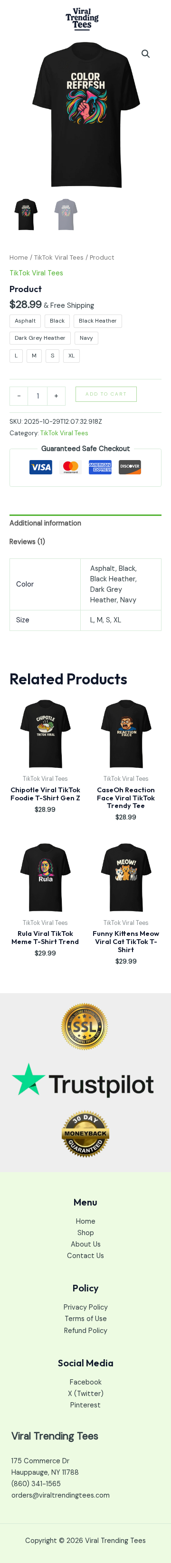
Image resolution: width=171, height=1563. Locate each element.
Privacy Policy (86, 1307)
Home (19, 257)
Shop (85, 1233)
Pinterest (85, 1405)
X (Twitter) (86, 1393)
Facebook (86, 1382)
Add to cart (106, 394)
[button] (145, 54)
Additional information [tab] (45, 523)
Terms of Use (86, 1318)
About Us (86, 1244)
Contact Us (85, 1255)
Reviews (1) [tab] (27, 541)
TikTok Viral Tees (59, 257)
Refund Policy (85, 1330)
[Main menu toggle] (152, 19)
